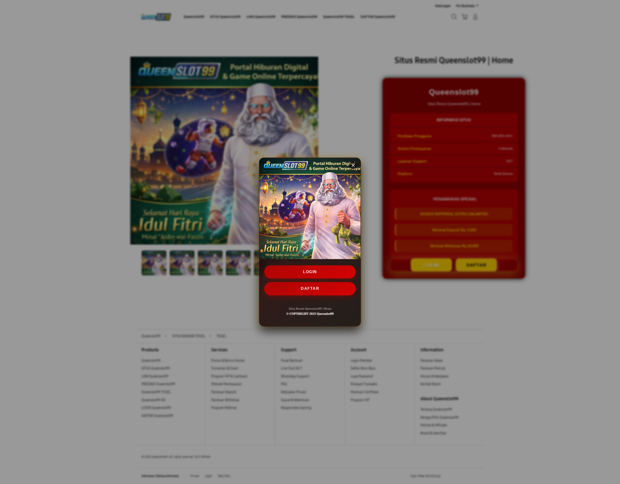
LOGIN (310, 272)
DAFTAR (310, 289)
